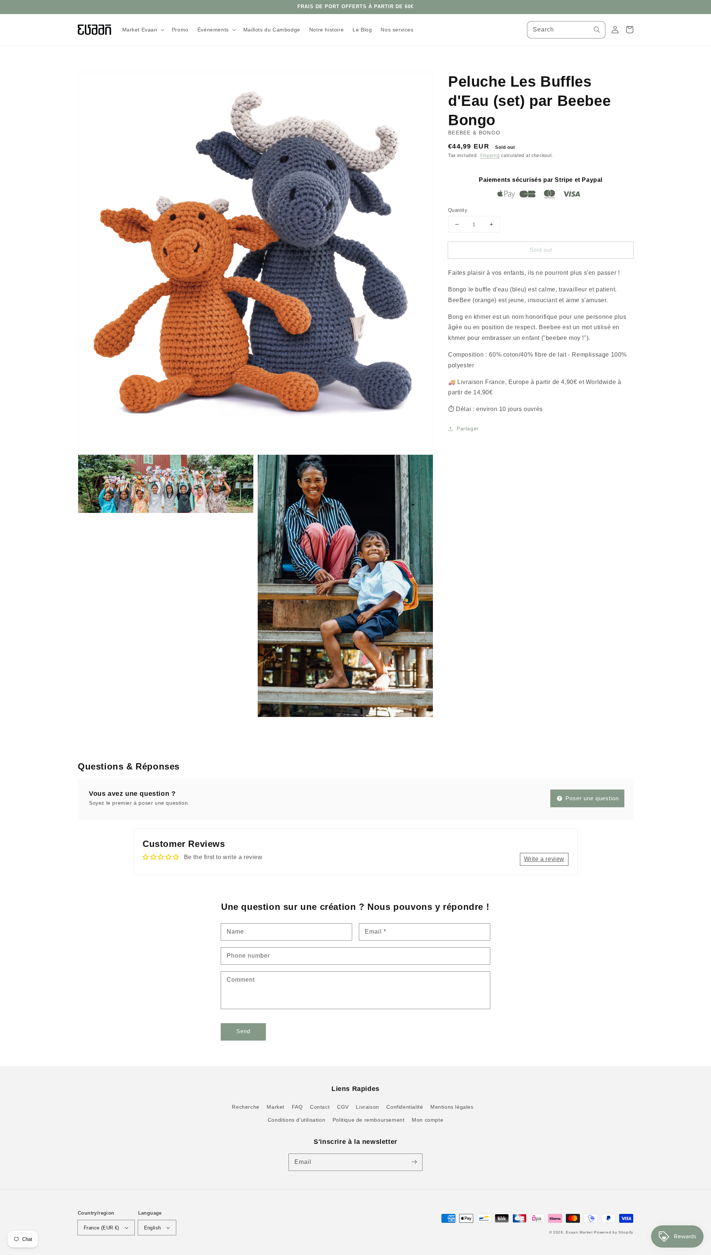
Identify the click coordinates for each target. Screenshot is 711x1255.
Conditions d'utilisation (296, 1120)
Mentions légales (452, 1107)
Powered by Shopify (613, 1232)
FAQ (297, 1107)
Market (275, 1107)
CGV (343, 1107)
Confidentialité (404, 1107)
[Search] (597, 29)
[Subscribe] (414, 1162)
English (152, 1228)
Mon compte (427, 1120)
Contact (320, 1107)
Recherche (245, 1107)
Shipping (490, 155)
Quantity (457, 210)
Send (243, 1031)
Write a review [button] (544, 859)
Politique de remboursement (369, 1120)
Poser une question (591, 798)
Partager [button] (468, 428)
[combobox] (566, 29)
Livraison (367, 1107)
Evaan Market (580, 1232)
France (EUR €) (101, 1228)
